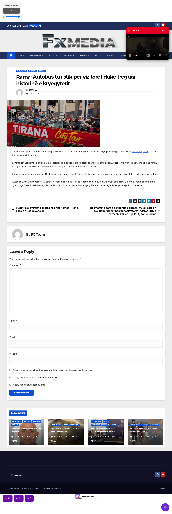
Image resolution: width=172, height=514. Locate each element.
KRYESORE (37, 421)
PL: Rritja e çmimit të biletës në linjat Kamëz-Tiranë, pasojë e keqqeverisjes (47, 209)
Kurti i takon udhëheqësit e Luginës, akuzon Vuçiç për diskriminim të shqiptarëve (105, 431)
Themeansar (57, 488)
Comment (15, 265)
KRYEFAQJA (74, 425)
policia (15, 425)
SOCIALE (42, 71)
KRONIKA (27, 421)
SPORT (111, 55)
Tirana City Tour (140, 151)
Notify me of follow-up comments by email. (35, 377)
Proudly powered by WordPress (20, 488)
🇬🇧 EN (18, 498)
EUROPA (84, 55)
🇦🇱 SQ (7, 498)
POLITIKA (105, 425)
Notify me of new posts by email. (29, 384)
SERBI (114, 425)
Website (13, 353)
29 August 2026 (22, 437)
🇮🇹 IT (29, 498)
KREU (21, 55)
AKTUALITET (21, 71)
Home (162, 488)
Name (13, 320)
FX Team (33, 90)
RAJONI (68, 55)
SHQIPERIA (36, 55)
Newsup (45, 488)
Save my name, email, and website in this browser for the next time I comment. (53, 370)
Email (13, 337)
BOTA (98, 55)
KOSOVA (53, 55)
